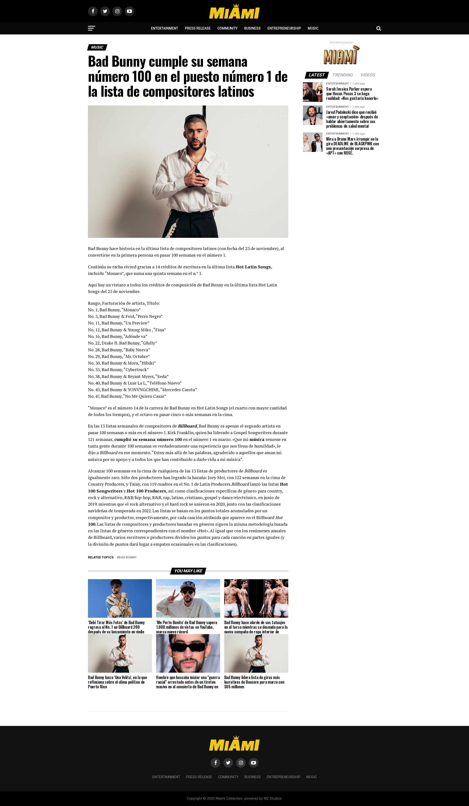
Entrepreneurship (284, 28)
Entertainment (164, 28)
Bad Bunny (128, 557)
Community (227, 28)
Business (252, 28)
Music (313, 28)
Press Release (198, 28)
